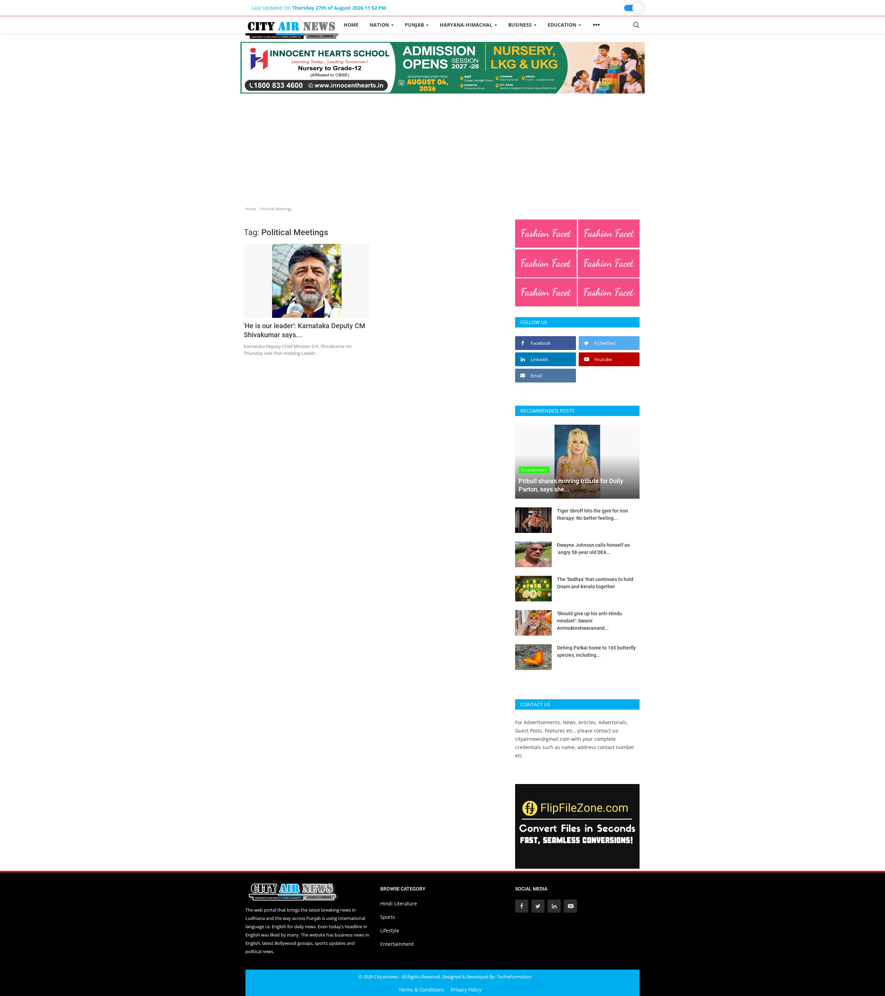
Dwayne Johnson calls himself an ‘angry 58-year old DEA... (593, 548)
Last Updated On (319, 7)
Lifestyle (389, 930)
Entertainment (397, 944)
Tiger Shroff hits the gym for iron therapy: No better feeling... (592, 514)
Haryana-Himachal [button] (467, 24)
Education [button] (563, 24)
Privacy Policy (466, 989)
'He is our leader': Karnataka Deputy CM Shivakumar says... (304, 330)
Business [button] (520, 24)
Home (351, 24)
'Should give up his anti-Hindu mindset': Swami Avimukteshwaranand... (589, 621)
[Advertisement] (442, 145)
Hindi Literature (398, 903)
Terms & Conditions (421, 989)
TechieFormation (514, 977)
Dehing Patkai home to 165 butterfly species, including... (596, 651)
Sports (387, 917)
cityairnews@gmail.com (542, 739)
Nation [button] (380, 24)
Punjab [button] (415, 24)
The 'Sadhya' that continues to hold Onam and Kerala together (595, 583)
